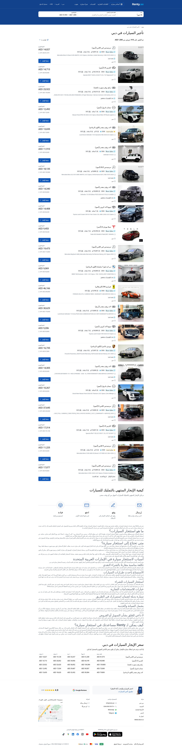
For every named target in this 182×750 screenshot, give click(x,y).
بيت (143, 27)
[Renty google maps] (68, 734)
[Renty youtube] (87, 734)
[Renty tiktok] (63, 734)
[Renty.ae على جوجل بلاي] (100, 734)
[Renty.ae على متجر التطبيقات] (115, 734)
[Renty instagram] (82, 734)
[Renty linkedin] (73, 734)
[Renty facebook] (77, 734)
